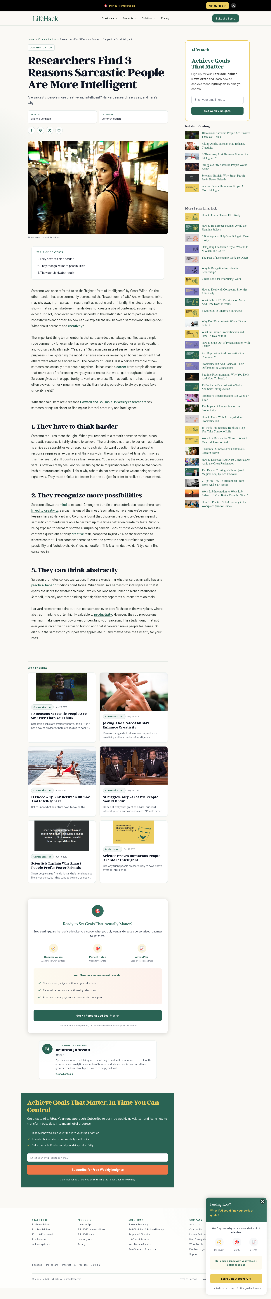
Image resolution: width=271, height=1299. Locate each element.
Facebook (37, 1264)
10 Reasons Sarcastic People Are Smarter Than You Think (59, 716)
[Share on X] (49, 130)
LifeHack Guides (41, 1224)
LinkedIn (95, 1264)
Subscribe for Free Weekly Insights (98, 1170)
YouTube (83, 1264)
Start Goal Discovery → (236, 1278)
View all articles (64, 1073)
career (121, 367)
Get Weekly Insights (217, 110)
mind (63, 504)
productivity (103, 614)
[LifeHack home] (45, 18)
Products (128, 18)
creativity (75, 326)
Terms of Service (187, 1278)
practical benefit (43, 585)
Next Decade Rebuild (139, 1244)
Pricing (165, 18)
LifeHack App (84, 1224)
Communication (47, 39)
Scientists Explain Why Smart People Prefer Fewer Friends (56, 865)
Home (31, 39)
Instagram (52, 1264)
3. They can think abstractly (56, 272)
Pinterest (66, 1264)
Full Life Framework (43, 1234)
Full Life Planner (86, 1234)
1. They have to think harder (55, 258)
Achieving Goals (41, 1244)
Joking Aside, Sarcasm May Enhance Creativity (126, 725)
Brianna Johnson (41, 118)
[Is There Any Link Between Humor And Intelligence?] (62, 766)
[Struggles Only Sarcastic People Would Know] (134, 766)
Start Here (108, 18)
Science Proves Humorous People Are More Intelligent (131, 858)
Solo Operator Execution (142, 1249)
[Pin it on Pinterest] (40, 130)
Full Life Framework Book (91, 1229)
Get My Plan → (217, 5)
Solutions (147, 18)
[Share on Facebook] (31, 130)
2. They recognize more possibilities (61, 265)
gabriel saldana (51, 237)
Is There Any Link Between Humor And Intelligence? (60, 799)
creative (78, 534)
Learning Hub (84, 1239)
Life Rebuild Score (42, 1229)
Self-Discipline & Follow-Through (146, 1229)
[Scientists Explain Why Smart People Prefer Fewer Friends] (61, 836)
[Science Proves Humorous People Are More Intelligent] (133, 832)
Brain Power (112, 849)
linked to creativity (44, 510)
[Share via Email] (59, 130)
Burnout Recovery (138, 1224)
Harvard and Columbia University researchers (113, 402)
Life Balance (39, 1239)
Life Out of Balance (138, 1239)
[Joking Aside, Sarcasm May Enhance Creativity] (134, 692)
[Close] (233, 5)
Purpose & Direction (139, 1234)
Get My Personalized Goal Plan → (97, 1015)
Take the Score (225, 18)
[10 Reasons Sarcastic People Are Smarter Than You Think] (61, 687)
